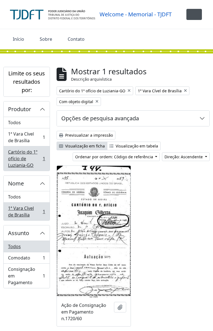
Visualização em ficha (84, 146)
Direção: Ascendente (184, 156)
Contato (76, 39)
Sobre (46, 39)
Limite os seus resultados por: (26, 82)
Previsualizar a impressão (88, 135)
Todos (14, 122)
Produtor (19, 109)
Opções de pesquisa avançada (100, 118)
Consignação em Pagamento (26, 276)
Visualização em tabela (136, 146)
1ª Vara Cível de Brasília (26, 137)
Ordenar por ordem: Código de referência (114, 156)
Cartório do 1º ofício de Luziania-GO (26, 158)
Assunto (18, 233)
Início (18, 39)
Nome (16, 183)
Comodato (26, 259)
